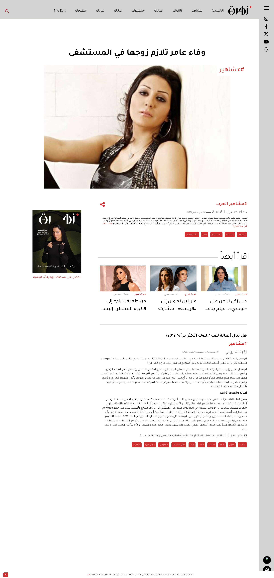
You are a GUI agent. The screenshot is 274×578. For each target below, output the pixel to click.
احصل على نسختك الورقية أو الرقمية (56, 277)
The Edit (60, 11)
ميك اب (242, 445)
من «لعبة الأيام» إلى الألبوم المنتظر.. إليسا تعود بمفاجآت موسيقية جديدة (124, 306)
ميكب (201, 445)
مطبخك (81, 11)
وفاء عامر (229, 235)
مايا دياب (136, 445)
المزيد (89, 575)
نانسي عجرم (150, 445)
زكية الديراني (236, 352)
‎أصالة (222, 445)
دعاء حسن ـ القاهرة (229, 212)
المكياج (212, 445)
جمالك (158, 11)
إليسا (192, 445)
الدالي (205, 235)
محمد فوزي (216, 235)
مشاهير (196, 11)
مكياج (231, 445)
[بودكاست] (267, 560)
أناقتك (177, 11)
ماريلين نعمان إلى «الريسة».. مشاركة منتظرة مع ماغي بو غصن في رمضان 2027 (174, 306)
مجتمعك (138, 11)
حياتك (118, 11)
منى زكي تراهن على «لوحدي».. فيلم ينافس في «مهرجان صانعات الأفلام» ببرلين (224, 306)
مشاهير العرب (192, 235)
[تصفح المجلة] (267, 570)
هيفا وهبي (164, 445)
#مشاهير (241, 295)
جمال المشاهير (179, 445)
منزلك (100, 11)
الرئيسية (218, 11)
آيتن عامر (241, 235)
